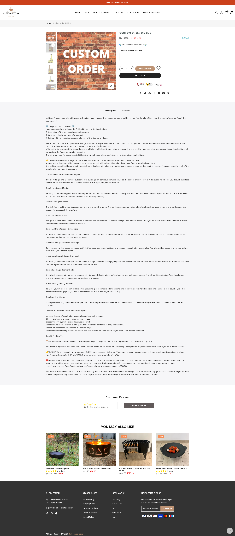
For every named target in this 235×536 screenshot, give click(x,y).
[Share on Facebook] (140, 93)
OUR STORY (118, 12)
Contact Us (117, 504)
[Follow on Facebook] (47, 513)
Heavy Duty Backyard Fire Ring (97, 469)
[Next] (111, 61)
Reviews (126, 110)
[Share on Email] (163, 93)
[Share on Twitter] (145, 93)
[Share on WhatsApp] (168, 93)
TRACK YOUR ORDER (151, 12)
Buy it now (140, 75)
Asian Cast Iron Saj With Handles (172, 469)
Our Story (116, 499)
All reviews (116, 512)
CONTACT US (133, 12)
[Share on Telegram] (159, 93)
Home (48, 23)
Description (110, 110)
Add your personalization (130, 51)
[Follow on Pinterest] (56, 513)
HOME (77, 12)
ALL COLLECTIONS (100, 12)
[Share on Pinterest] (149, 93)
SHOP (86, 12)
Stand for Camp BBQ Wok (57, 469)
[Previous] (61, 61)
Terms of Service (90, 512)
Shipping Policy (89, 504)
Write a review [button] (139, 405)
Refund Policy (88, 517)
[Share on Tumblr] (154, 93)
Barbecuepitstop (76, 534)
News (114, 517)
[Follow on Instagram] (52, 513)
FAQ (113, 508)
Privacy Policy (88, 499)
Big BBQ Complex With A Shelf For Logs (134, 470)
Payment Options (90, 508)
